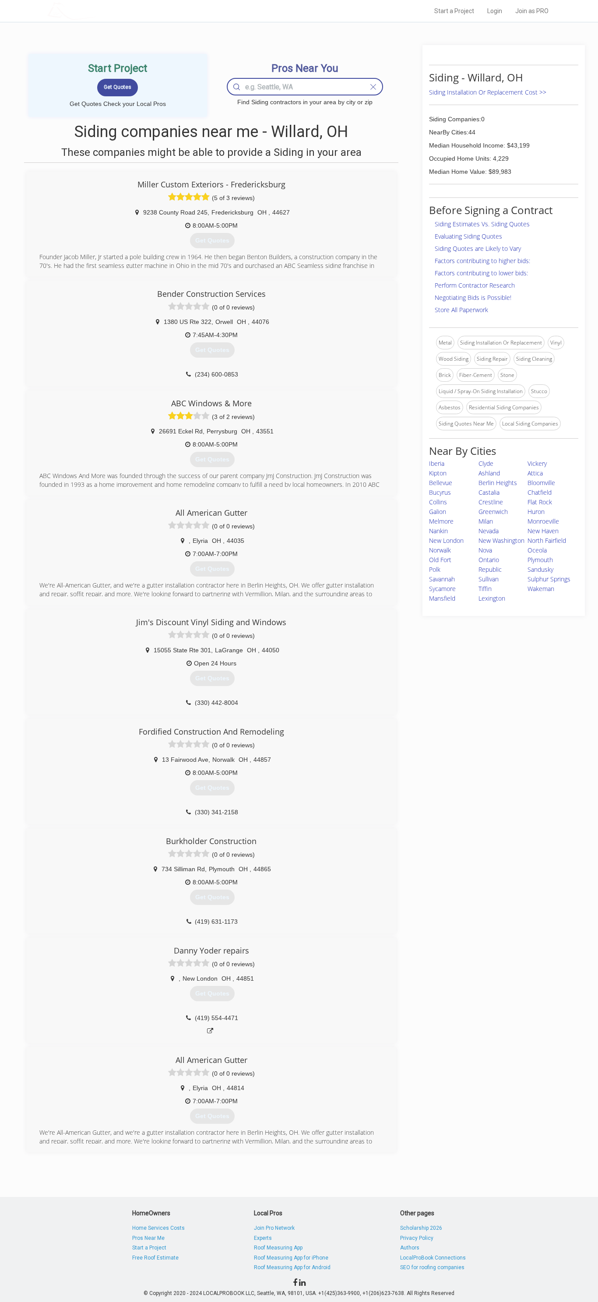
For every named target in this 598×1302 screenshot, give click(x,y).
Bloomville (541, 483)
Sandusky (540, 569)
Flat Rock (540, 502)
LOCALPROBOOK (98, 10)
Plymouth (540, 560)
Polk (434, 569)
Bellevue (440, 483)
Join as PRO (532, 10)
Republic (490, 569)
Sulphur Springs (549, 579)
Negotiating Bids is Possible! (473, 297)
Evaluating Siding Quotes (468, 236)
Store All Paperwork (461, 310)
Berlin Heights (497, 483)
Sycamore (442, 588)
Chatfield (540, 492)
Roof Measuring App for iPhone (291, 1258)
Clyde (485, 463)
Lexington (491, 598)
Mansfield (442, 598)
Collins (438, 502)
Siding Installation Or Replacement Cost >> (487, 92)
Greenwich (493, 511)
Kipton (438, 473)
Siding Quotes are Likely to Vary (478, 248)
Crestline (490, 502)
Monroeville (543, 521)
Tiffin (485, 588)
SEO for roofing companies (432, 1267)
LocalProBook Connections (433, 1258)
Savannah (442, 579)
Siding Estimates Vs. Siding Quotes (482, 224)
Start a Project (454, 10)
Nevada (488, 531)
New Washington (501, 540)
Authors (409, 1248)
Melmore (441, 521)
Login (494, 10)
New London (446, 540)
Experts (263, 1238)
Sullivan (488, 579)
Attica (535, 473)
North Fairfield (547, 540)
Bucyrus (440, 492)
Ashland (489, 473)
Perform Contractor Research (475, 285)
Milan (485, 521)
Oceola (537, 550)
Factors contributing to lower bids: (481, 273)
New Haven (543, 531)
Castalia (489, 492)
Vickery (537, 463)
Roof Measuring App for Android (292, 1267)
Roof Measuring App (278, 1248)
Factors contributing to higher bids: (482, 261)
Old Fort (440, 560)
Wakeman (541, 588)
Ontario (488, 560)
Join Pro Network (274, 1228)
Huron (536, 511)
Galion (437, 511)
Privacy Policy (416, 1238)
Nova (485, 550)
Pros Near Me (148, 1238)
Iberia (436, 463)
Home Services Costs (158, 1228)
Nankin (438, 531)
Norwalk (440, 550)
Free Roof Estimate (155, 1258)
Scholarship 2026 (421, 1228)
